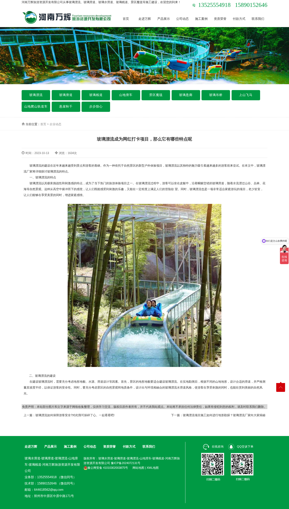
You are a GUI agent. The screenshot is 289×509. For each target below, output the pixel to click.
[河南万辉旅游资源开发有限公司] (67, 17)
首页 (126, 18)
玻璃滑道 (66, 95)
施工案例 (201, 18)
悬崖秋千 (66, 106)
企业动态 (55, 124)
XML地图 (153, 467)
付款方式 (239, 18)
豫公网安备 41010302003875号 (107, 467)
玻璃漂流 (36, 95)
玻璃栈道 (96, 95)
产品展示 (163, 18)
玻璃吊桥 (216, 95)
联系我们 (258, 18)
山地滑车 (126, 95)
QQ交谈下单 (244, 446)
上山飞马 (245, 95)
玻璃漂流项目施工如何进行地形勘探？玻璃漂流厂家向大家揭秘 (224, 415)
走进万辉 (144, 18)
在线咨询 (217, 446)
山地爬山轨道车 (36, 106)
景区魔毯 (156, 95)
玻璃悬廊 (185, 95)
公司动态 (182, 18)
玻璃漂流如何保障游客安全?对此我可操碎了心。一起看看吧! (74, 415)
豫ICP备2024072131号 (125, 463)
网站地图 (138, 467)
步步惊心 (96, 106)
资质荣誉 (220, 18)
